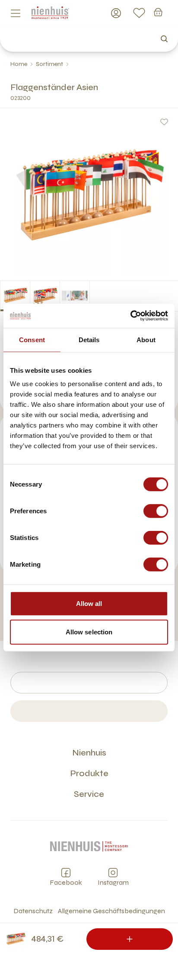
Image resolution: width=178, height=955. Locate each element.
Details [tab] (89, 339)
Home (18, 64)
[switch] (155, 511)
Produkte (89, 773)
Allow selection (89, 631)
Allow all (89, 603)
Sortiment (49, 64)
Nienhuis (89, 752)
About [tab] (146, 339)
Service (89, 794)
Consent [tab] (32, 339)
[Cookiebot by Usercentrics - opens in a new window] (130, 315)
